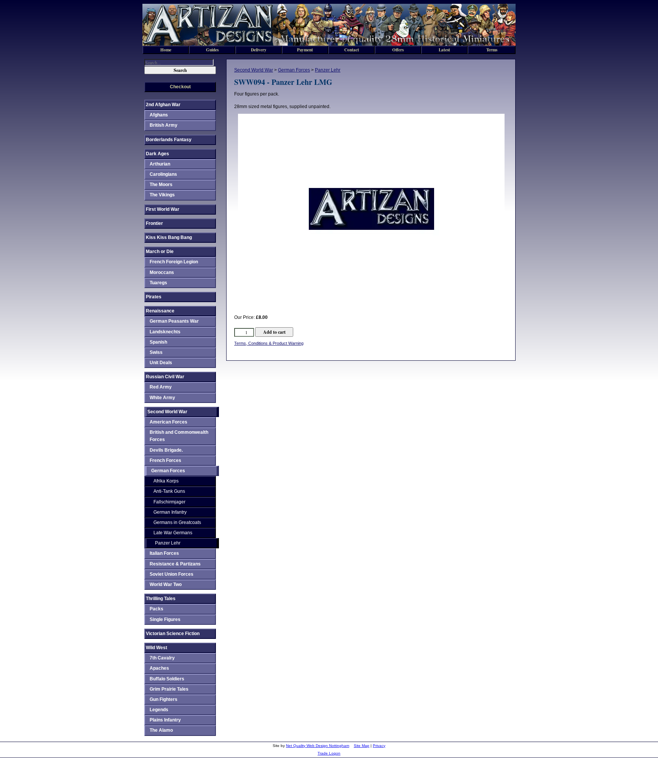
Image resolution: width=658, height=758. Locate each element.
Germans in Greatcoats (177, 522)
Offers (398, 49)
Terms (491, 49)
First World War (162, 209)
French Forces (165, 460)
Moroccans (162, 272)
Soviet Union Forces (171, 574)
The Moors (161, 184)
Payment (305, 49)
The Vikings (162, 194)
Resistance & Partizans (175, 564)
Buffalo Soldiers (167, 679)
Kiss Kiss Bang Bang (169, 237)
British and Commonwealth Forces (179, 436)
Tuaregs (158, 282)
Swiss (156, 352)
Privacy (379, 746)
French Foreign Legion (174, 261)
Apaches (159, 668)
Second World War (253, 70)
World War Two (166, 584)
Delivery (259, 49)
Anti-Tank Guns (169, 491)
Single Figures (165, 619)
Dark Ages (157, 153)
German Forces (294, 70)
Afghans (159, 115)
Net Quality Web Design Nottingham (317, 746)
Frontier (154, 223)
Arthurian (160, 164)
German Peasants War (174, 321)
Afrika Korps (166, 481)
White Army (162, 397)
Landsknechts (165, 331)
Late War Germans (172, 532)
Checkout (180, 86)
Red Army (161, 387)
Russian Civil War (165, 376)
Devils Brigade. (166, 450)
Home (165, 49)
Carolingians (163, 174)
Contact (351, 49)
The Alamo (161, 730)
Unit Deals (161, 362)
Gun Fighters (163, 699)
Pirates (153, 296)
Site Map (361, 746)
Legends (159, 709)
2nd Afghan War (163, 104)
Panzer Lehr (327, 70)
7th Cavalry (162, 658)
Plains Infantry (165, 720)
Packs (156, 608)
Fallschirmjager (169, 502)
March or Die (160, 251)
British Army (163, 125)
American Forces (168, 422)
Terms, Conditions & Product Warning (268, 343)
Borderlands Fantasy (169, 139)
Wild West (156, 647)
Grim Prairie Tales (169, 689)
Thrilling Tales (161, 598)
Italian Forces (164, 553)
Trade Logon (329, 753)
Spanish (158, 342)
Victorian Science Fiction (173, 633)
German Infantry (170, 512)
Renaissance (160, 311)
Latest (444, 49)
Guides (212, 49)
